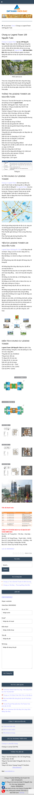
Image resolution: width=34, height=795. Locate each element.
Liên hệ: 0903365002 (8, 549)
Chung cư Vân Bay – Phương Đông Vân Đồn (16, 585)
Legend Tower (19, 50)
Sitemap (21, 792)
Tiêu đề (4, 635)
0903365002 (7, 597)
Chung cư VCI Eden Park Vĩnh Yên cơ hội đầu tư (17, 695)
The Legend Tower (21, 187)
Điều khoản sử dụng (9, 733)
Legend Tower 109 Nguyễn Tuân (11, 249)
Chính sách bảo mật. (9, 726)
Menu (17, 2)
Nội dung (4, 644)
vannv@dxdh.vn (9, 771)
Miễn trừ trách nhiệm (9, 729)
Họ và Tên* (5, 609)
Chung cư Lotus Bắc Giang (10, 743)
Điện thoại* (5, 626)
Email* (4, 618)
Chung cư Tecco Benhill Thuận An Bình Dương (17, 581)
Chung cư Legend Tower (9, 42)
